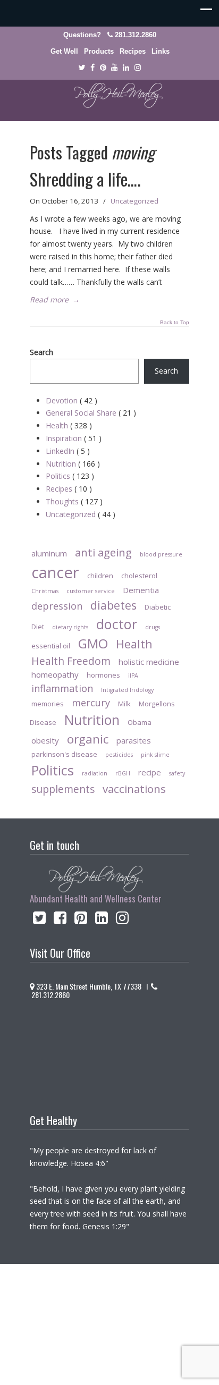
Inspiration (74, 438)
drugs (152, 627)
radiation (94, 773)
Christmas (44, 591)
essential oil (50, 646)
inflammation (62, 688)
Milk (124, 703)
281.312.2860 (135, 35)
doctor (116, 624)
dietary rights (70, 627)
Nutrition (73, 464)
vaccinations (134, 788)
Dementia (141, 590)
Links (160, 51)
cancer (55, 572)
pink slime (155, 754)
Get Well (64, 51)
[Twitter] (82, 68)
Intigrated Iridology (127, 690)
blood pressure (161, 554)
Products (99, 51)
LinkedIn (68, 451)
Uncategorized (134, 201)
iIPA (133, 675)
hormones (103, 675)
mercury (91, 702)
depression (56, 605)
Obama (139, 722)
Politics (70, 476)
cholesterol (139, 575)
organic (87, 739)
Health (69, 425)
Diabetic (158, 607)
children (100, 575)
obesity (45, 740)
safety (177, 773)
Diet (37, 626)
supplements (63, 789)
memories (47, 703)
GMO (93, 643)
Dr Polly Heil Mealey (109, 95)
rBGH (122, 773)
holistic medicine (149, 661)
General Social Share (91, 413)
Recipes (133, 51)
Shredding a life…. (85, 178)
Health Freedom (71, 661)
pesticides (119, 754)
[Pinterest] (103, 68)
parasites (133, 740)
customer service (90, 591)
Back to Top (174, 322)
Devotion (71, 400)
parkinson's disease (64, 754)
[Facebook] (92, 68)
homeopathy (55, 674)
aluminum (49, 553)
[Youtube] (115, 68)
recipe (149, 772)
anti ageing (103, 552)
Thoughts (74, 501)
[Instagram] (122, 920)
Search (41, 352)
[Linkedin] (126, 68)
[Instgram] (137, 68)
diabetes (113, 605)
